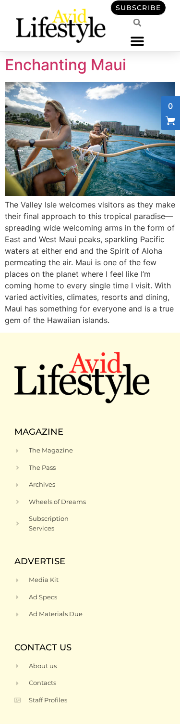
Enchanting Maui (65, 64)
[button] (137, 41)
